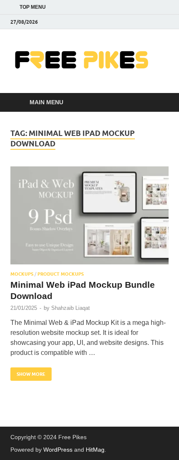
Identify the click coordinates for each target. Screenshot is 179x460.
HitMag (95, 449)
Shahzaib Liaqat (70, 308)
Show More (27, 372)
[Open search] (158, 102)
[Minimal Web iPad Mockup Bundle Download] (89, 215)
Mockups (21, 274)
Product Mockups (60, 274)
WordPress (57, 449)
